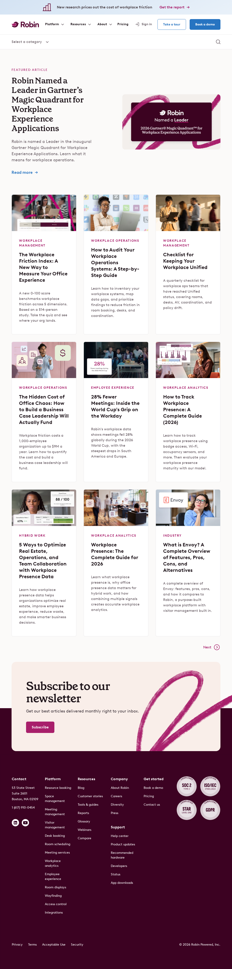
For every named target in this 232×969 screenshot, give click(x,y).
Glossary (84, 821)
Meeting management (55, 811)
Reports (83, 813)
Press (114, 813)
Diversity (117, 805)
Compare (84, 838)
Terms (32, 945)
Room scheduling (57, 844)
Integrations (54, 912)
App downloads (122, 883)
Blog (81, 788)
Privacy (17, 945)
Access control (56, 904)
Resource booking (58, 788)
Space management (55, 798)
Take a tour (171, 24)
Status (115, 874)
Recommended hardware (122, 855)
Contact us (152, 805)
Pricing (149, 796)
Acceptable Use (53, 945)
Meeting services (57, 852)
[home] (25, 24)
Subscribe (40, 727)
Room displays (55, 887)
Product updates (123, 844)
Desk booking (55, 836)
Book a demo (205, 24)
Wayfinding (53, 896)
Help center (119, 836)
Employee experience (53, 876)
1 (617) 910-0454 (23, 808)
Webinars (84, 830)
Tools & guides (88, 805)
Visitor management (55, 825)
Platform (53, 779)
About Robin (120, 788)
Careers (116, 796)
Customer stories (90, 796)
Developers (119, 866)
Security (77, 945)
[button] (54, 24)
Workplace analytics (53, 863)
